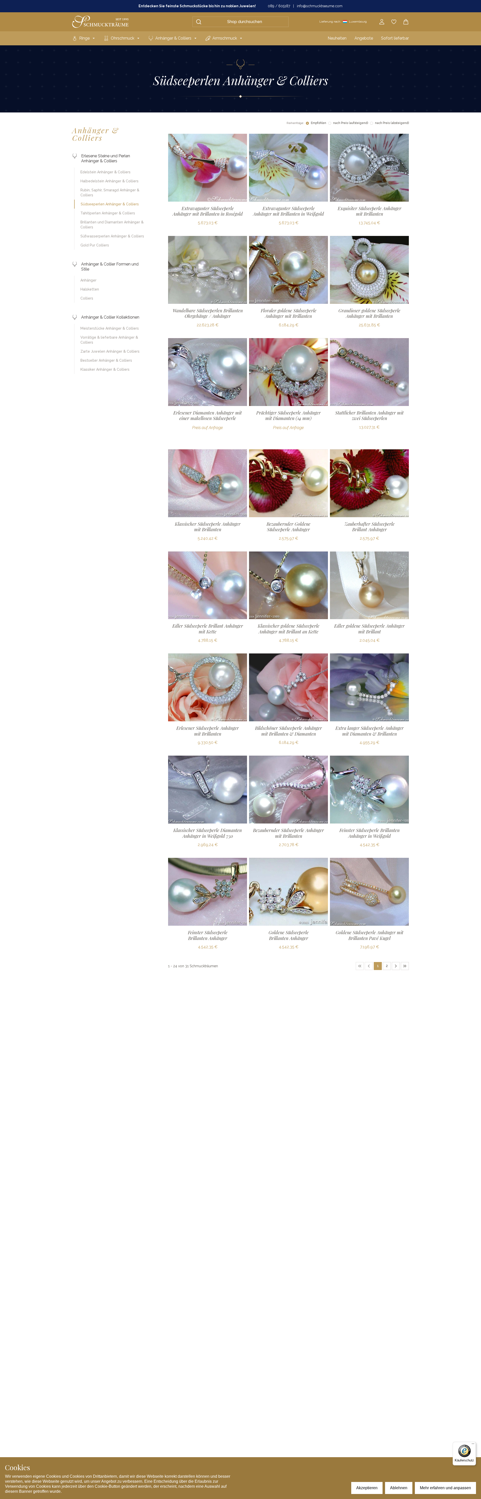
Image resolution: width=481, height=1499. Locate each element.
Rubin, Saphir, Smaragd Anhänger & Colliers (109, 192)
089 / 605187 (279, 6)
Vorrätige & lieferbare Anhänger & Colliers (109, 339)
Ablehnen (398, 1488)
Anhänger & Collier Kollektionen (110, 317)
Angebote (363, 38)
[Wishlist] (394, 22)
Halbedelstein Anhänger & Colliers (109, 181)
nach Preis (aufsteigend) (350, 123)
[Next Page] (396, 966)
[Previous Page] (369, 966)
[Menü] (473, 1445)
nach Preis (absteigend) (392, 123)
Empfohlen (318, 123)
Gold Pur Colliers (94, 245)
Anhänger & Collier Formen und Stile (110, 266)
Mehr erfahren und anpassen (445, 1488)
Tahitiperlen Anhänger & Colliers (107, 213)
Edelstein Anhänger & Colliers (105, 172)
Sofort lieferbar (395, 38)
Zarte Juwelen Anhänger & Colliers (110, 351)
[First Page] (360, 966)
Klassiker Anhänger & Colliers (105, 369)
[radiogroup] (357, 123)
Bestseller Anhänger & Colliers (106, 360)
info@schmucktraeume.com (319, 6)
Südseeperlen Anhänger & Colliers (110, 204)
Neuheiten (337, 38)
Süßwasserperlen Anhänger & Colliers (112, 236)
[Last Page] (405, 966)
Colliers (86, 298)
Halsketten (89, 289)
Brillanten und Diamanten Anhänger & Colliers (112, 224)
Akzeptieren (367, 1488)
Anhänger (88, 280)
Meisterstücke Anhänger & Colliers (109, 328)
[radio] (307, 123)
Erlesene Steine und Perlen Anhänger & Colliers (105, 158)
